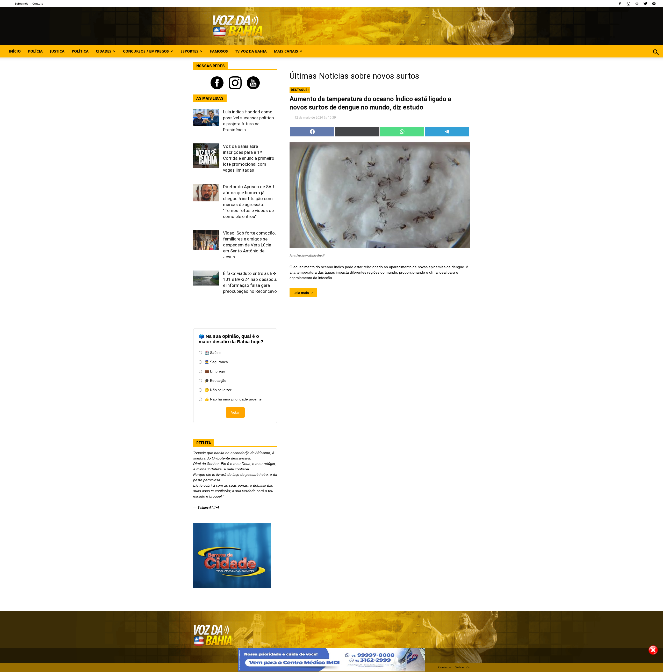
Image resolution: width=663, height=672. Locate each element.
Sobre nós (21, 3)
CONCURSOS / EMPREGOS (146, 51)
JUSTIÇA (57, 51)
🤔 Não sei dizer (218, 390)
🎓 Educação (215, 380)
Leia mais (301, 293)
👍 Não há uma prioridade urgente (233, 399)
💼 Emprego (215, 371)
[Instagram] (628, 3)
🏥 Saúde (213, 352)
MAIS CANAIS (286, 51)
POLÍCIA (35, 51)
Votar (235, 412)
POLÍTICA (80, 51)
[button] (656, 57)
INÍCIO (15, 51)
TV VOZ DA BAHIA (251, 51)
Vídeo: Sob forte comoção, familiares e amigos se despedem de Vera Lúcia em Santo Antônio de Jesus (249, 244)
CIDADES (103, 51)
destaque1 (300, 90)
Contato (37, 3)
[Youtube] (654, 3)
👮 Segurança (216, 362)
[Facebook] (620, 3)
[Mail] (637, 3)
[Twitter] (645, 3)
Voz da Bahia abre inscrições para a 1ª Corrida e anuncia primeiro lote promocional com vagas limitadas (248, 158)
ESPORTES (189, 51)
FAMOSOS (219, 51)
